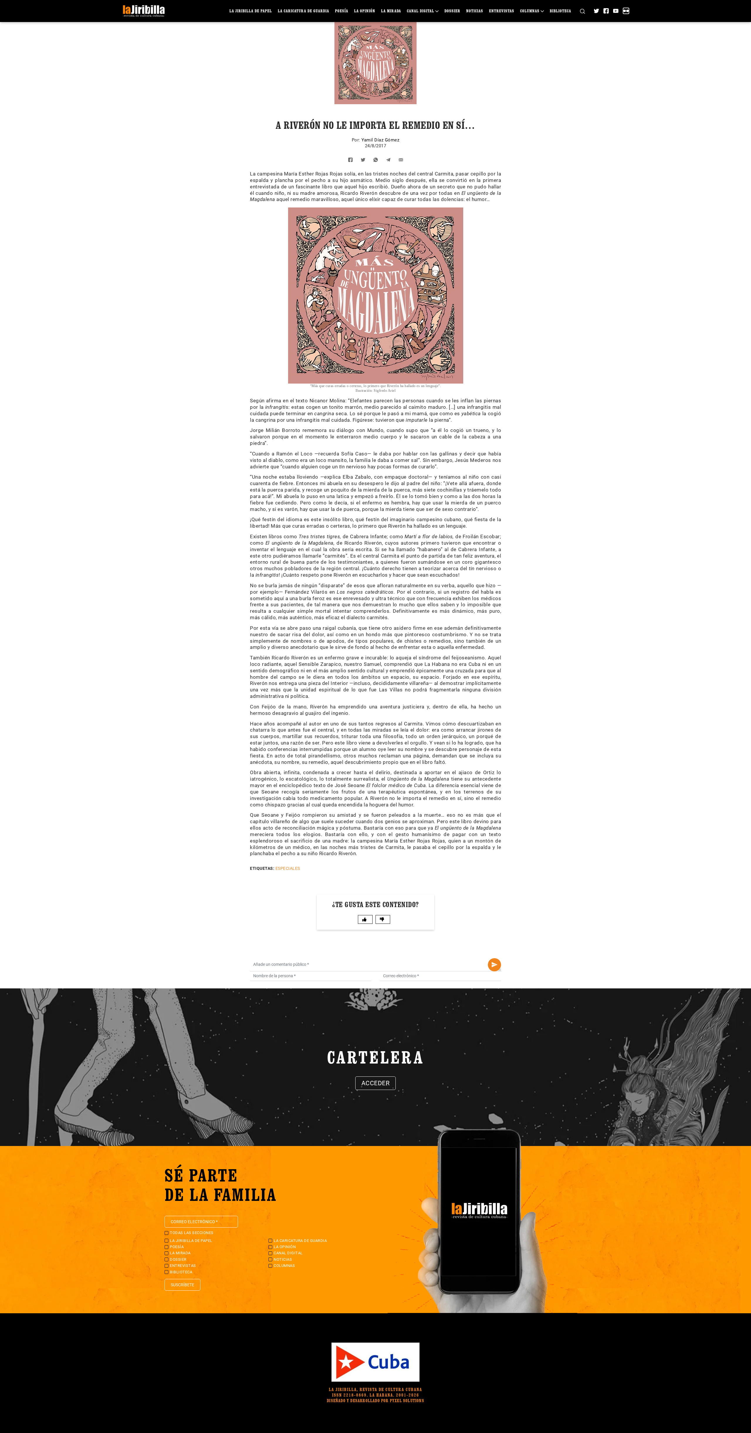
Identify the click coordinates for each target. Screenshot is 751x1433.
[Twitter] (596, 10)
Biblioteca (560, 10)
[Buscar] (582, 11)
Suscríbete (182, 1284)
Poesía (341, 10)
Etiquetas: (262, 868)
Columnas (529, 10)
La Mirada (391, 10)
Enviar (494, 964)
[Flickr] (626, 11)
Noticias (474, 10)
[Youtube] (615, 10)
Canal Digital (420, 10)
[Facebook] (606, 10)
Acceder (375, 1083)
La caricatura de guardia (303, 10)
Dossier (452, 10)
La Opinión (364, 10)
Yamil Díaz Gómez (380, 140)
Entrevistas (501, 10)
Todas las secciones (192, 1233)
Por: (357, 140)
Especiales (287, 868)
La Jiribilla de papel (250, 10)
